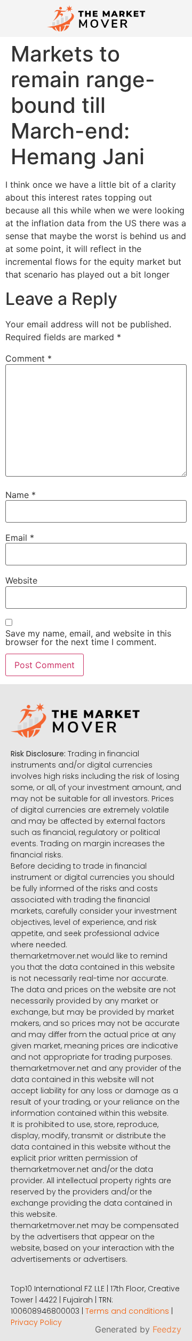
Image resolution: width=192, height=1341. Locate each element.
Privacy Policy (36, 1322)
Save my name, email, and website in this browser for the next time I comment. (88, 637)
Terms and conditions (127, 1311)
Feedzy (167, 1329)
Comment (28, 358)
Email (19, 537)
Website (21, 580)
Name (20, 495)
